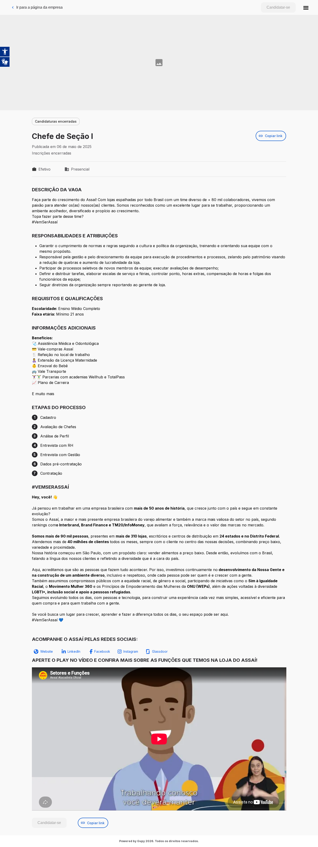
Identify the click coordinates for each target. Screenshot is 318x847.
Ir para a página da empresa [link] (39, 7)
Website (46, 651)
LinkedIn (74, 651)
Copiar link (273, 136)
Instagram (130, 651)
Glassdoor (160, 651)
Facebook (102, 651)
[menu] (305, 7)
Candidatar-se (278, 7)
